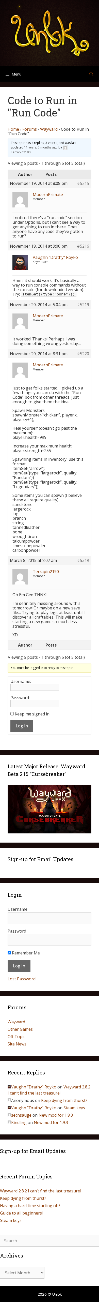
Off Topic (16, 1036)
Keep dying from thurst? (64, 1100)
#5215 (83, 183)
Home (13, 129)
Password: (20, 697)
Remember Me (25, 953)
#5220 (83, 353)
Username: (20, 681)
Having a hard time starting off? (30, 1205)
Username (17, 909)
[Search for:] (49, 1241)
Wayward (49, 129)
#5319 (83, 560)
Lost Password (22, 979)
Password (17, 931)
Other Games (20, 1029)
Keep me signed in (32, 714)
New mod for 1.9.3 (56, 1115)
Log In (22, 726)
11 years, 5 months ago (41, 147)
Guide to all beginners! (21, 1213)
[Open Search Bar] (91, 74)
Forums (29, 129)
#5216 (83, 246)
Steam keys (74, 1108)
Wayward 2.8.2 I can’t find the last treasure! (40, 1191)
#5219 (83, 304)
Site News (17, 1044)
